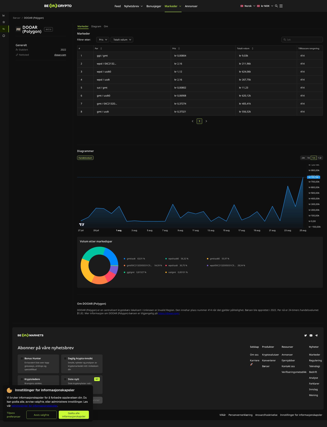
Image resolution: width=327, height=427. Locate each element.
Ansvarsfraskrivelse (266, 414)
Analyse (313, 377)
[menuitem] (4, 15)
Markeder (171, 6)
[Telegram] (316, 336)
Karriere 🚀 (254, 362)
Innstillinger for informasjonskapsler (301, 414)
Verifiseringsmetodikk (294, 372)
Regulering (315, 360)
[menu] (4, 25)
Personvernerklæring (241, 414)
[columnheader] (132, 48)
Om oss (254, 354)
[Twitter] (305, 336)
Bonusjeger (153, 6)
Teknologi (314, 366)
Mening (313, 395)
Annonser (191, 6)
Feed (118, 6)
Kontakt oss (288, 366)
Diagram (96, 26)
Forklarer (314, 383)
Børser (16, 17)
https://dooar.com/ (168, 313)
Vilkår (223, 414)
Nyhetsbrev (131, 6)
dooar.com (60, 54)
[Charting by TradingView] (82, 224)
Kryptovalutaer (270, 354)
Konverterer (269, 360)
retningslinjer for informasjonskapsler (34, 406)
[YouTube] (311, 336)
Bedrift (313, 372)
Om (106, 26)
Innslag (313, 389)
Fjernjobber (288, 360)
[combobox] (304, 40)
